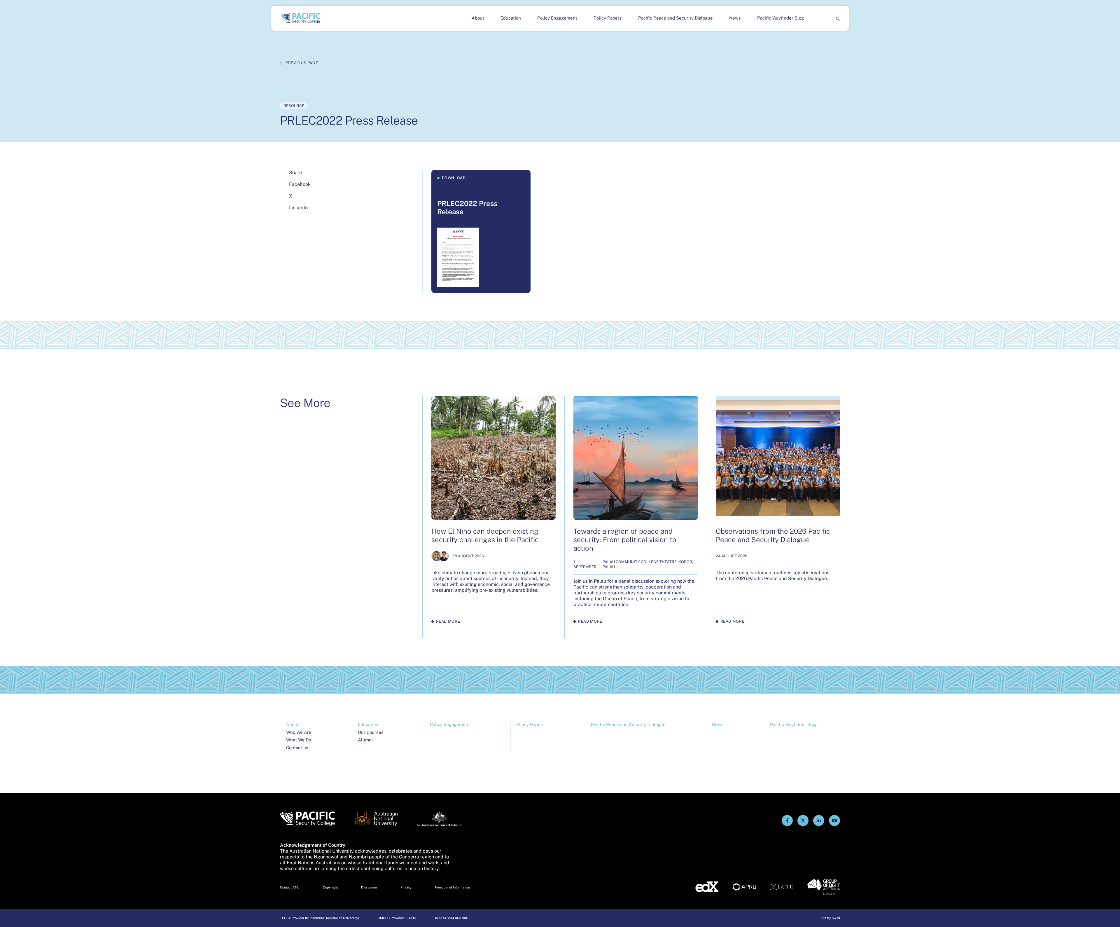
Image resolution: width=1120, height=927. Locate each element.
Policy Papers (608, 17)
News (735, 17)
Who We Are (299, 732)
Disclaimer (369, 887)
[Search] (837, 18)
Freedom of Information (452, 887)
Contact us (297, 747)
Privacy (406, 887)
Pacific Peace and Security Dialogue (675, 17)
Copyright (330, 887)
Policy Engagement (557, 17)
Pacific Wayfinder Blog (780, 17)
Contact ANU (290, 887)
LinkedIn (298, 207)
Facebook (300, 184)
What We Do (298, 739)
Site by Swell (830, 918)
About (478, 17)
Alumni (365, 739)
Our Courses (371, 732)
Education (511, 17)
